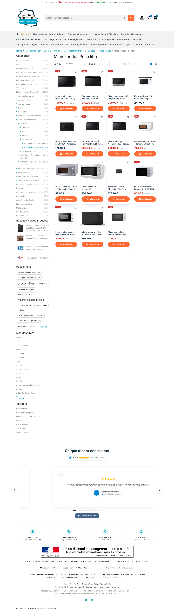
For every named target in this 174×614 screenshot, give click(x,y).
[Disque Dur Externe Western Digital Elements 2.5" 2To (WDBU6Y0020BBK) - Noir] (20, 228)
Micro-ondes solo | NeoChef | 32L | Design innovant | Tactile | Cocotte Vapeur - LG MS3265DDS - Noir (92, 142)
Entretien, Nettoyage (32, 80)
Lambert (19, 420)
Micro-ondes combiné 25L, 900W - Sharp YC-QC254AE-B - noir (118, 97)
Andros (19, 389)
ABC (18, 342)
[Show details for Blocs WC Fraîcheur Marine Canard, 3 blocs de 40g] (20, 248)
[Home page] (18, 34)
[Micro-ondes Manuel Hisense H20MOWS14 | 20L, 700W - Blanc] (66, 217)
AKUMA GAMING (23, 369)
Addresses (63, 568)
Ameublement (33, 100)
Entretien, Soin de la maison (33, 116)
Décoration (33, 112)
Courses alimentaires (32, 68)
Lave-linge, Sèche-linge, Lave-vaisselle (34, 156)
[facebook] (80, 599)
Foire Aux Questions (41, 561)
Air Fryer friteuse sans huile (29, 277)
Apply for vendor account (94, 568)
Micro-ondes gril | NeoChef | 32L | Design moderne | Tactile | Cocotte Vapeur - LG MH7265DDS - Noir (118, 142)
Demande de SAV (118, 577)
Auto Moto (32, 196)
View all (43, 327)
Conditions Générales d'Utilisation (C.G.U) (78, 574)
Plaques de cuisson (35, 151)
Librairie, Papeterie (32, 204)
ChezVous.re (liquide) (25, 412)
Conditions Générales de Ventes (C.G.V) (43, 574)
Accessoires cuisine (33, 96)
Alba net (19, 373)
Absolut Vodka (22, 346)
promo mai (36, 320)
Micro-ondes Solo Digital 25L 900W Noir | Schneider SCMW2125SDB (118, 188)
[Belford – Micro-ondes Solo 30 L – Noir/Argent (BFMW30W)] (92, 171)
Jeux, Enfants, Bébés (32, 200)
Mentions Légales (138, 574)
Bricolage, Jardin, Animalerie (32, 184)
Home (19, 50)
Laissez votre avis (88, 516)
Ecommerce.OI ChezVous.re (27, 416)
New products (40, 34)
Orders (54, 568)
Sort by (57, 64)
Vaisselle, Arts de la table (33, 180)
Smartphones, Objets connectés (32, 192)
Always (19, 377)
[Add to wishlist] (75, 72)
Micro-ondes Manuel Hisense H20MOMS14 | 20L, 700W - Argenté (144, 188)
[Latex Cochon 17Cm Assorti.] (20, 258)
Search (83, 561)
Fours (35, 131)
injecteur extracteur (26, 294)
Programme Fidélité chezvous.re (119, 568)
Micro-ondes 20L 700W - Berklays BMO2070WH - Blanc (145, 142)
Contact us (149, 44)
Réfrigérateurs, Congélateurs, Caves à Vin (34, 163)
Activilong (20, 353)
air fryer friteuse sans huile (29, 273)
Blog (89, 561)
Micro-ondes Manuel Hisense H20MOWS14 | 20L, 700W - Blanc (65, 233)
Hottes (35, 135)
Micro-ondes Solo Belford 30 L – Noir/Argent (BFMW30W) (90, 188)
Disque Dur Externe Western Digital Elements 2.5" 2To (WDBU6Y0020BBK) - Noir (37, 228)
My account (45, 568)
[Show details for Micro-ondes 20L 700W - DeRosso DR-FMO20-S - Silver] (66, 171)
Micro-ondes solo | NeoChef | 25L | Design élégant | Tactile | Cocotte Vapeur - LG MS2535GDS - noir (65, 97)
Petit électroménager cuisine (33, 168)
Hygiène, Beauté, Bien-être (32, 76)
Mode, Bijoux (32, 208)
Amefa (19, 381)
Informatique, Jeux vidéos (32, 84)
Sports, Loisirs (32, 212)
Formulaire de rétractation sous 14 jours (113, 574)
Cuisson (34, 124)
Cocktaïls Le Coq (32, 216)
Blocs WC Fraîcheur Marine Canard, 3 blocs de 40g (36, 248)
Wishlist (79, 568)
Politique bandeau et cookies (97, 577)
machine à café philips (31, 299)
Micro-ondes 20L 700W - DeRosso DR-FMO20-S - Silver (66, 188)
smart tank (22, 326)
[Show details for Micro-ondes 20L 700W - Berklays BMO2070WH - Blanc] (145, 126)
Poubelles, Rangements (33, 176)
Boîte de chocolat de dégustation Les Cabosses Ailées (36, 238)
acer (18, 349)
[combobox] (83, 18)
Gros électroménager (33, 120)
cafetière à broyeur (26, 289)
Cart (71, 568)
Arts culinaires (33, 104)
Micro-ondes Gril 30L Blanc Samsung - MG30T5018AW (143, 97)
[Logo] (28, 17)
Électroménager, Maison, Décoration (32, 92)
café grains (43, 283)
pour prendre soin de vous (30, 315)
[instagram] (91, 599)
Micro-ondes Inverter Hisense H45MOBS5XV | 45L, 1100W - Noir (92, 233)
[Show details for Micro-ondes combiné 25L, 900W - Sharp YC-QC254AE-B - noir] (118, 81)
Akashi (19, 365)
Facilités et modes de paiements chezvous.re (65, 577)
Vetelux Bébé (21, 432)
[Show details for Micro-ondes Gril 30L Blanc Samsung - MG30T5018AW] (145, 81)
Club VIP (27, 34)
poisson (21, 310)
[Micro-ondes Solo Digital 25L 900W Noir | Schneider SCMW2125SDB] (118, 171)
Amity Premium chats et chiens (29, 385)
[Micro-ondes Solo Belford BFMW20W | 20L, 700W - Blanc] (118, 217)
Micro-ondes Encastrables (36, 143)
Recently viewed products (104, 561)
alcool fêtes (26, 283)
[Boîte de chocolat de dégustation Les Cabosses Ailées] (20, 238)
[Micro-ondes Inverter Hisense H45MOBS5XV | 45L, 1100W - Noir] (92, 217)
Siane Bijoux (21, 428)
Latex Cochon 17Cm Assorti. (37, 258)
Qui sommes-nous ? (59, 561)
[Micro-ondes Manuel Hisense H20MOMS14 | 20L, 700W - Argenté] (145, 171)
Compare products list (125, 561)
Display (92, 64)
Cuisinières (35, 127)
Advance (20, 357)
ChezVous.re (21, 409)
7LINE (18, 338)
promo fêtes (23, 320)
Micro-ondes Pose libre (36, 147)
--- (32, 64)
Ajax (18, 361)
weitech (33, 326)
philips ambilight (40, 305)
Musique (32, 188)
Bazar (33, 108)
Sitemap (28, 561)
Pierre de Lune (22, 424)
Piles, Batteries (33, 172)
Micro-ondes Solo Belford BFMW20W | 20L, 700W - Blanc (117, 233)
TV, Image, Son (32, 88)
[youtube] (86, 599)
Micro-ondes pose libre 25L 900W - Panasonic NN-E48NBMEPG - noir (66, 142)
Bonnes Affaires (32, 60)
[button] (142, 18)
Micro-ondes (35, 139)
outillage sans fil (24, 305)
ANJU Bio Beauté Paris (25, 393)
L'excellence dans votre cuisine (32, 72)
